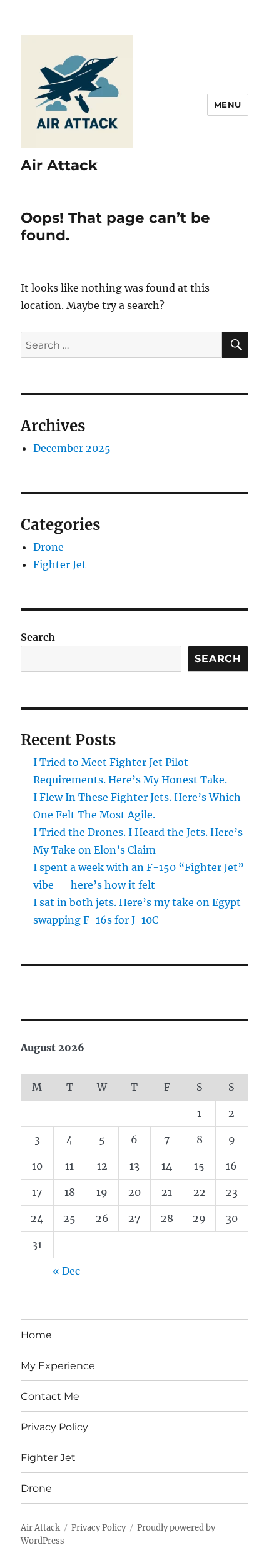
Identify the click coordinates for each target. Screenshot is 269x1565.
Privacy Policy (54, 1427)
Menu (227, 104)
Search (38, 637)
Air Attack (59, 165)
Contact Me (50, 1396)
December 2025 (72, 448)
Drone (48, 547)
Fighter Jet (59, 564)
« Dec (66, 1271)
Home (36, 1335)
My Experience (58, 1366)
